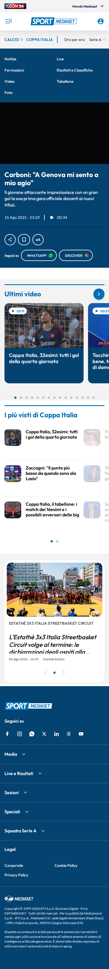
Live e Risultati (18, 773)
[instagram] (19, 734)
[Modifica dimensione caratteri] (38, 239)
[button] (55, 21)
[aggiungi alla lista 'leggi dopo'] (24, 239)
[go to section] (99, 294)
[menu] (8, 21)
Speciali (12, 811)
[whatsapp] (32, 734)
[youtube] (81, 734)
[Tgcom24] (15, 6)
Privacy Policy (16, 875)
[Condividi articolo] (10, 239)
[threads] (69, 734)
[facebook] (7, 734)
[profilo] (101, 21)
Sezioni (11, 792)
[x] (44, 734)
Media (10, 754)
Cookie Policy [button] (65, 865)
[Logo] (55, 21)
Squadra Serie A (20, 830)
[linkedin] (56, 734)
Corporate (13, 865)
